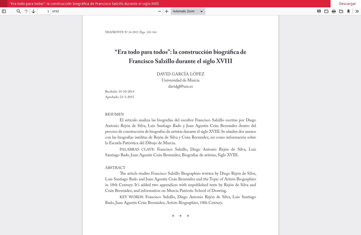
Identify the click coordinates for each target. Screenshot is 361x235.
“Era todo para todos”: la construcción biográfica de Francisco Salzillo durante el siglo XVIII (84, 3)
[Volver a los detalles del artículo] (3, 3)
